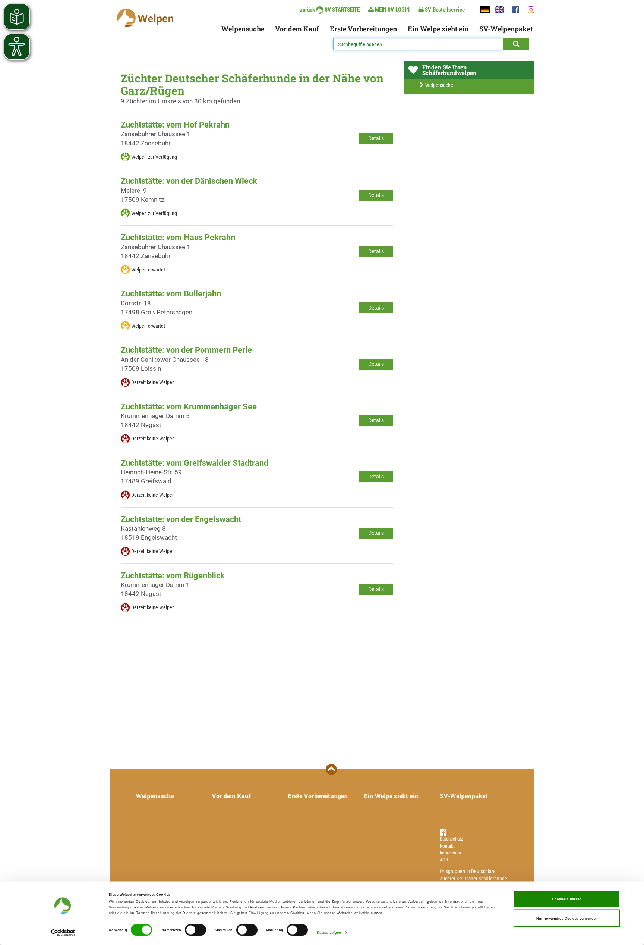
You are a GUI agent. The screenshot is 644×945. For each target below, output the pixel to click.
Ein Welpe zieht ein (438, 28)
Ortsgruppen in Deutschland (468, 871)
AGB (444, 860)
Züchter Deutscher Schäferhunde (473, 879)
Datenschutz (451, 839)
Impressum (450, 852)
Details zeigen (329, 933)
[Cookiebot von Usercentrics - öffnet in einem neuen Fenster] (63, 932)
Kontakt (447, 846)
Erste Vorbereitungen (363, 28)
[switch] (195, 930)
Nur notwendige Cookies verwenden (567, 918)
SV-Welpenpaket (506, 28)
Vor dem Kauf (297, 28)
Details (376, 138)
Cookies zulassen (567, 899)
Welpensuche (242, 28)
